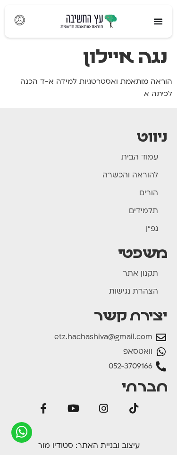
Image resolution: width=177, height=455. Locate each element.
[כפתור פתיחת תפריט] (158, 21)
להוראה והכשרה (130, 175)
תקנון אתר (140, 274)
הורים (148, 193)
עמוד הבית (139, 157)
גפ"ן (152, 229)
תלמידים (143, 211)
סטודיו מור (55, 446)
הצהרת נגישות (133, 291)
